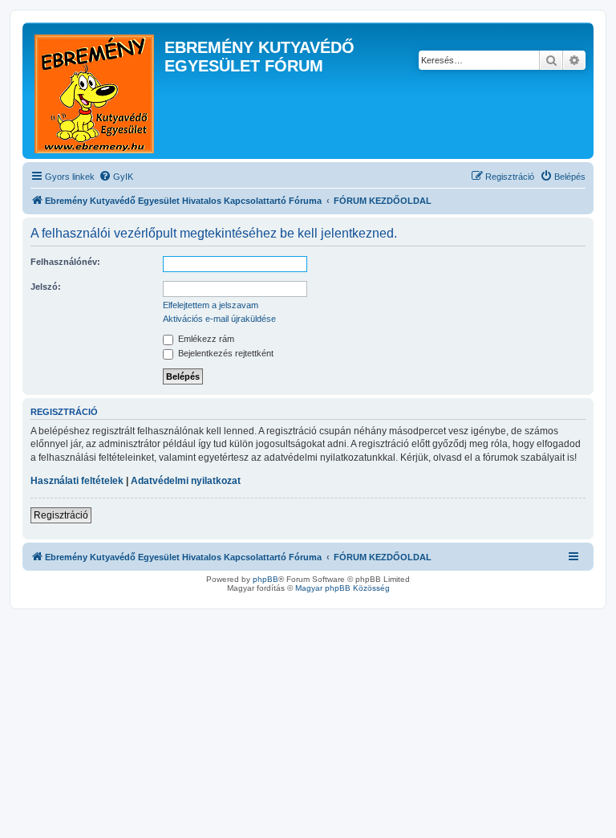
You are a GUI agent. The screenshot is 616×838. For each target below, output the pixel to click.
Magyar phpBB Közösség (342, 588)
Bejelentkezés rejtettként (225, 353)
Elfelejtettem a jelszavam (210, 305)
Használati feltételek (77, 480)
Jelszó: (45, 286)
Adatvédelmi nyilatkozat (186, 480)
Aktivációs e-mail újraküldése (219, 318)
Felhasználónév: (65, 261)
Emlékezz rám (205, 339)
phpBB (265, 579)
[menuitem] (116, 176)
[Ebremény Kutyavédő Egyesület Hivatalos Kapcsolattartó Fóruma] (95, 90)
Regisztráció (61, 515)
